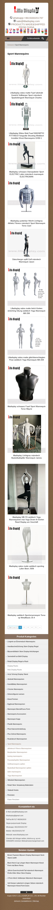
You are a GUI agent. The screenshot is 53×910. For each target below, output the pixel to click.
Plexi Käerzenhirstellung (16, 729)
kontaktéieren (26, 901)
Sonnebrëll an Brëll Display (17, 656)
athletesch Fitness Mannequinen (19, 748)
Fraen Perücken (13, 800)
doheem (17, 901)
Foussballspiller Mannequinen (18, 760)
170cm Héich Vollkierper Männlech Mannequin (24, 878)
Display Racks (12, 666)
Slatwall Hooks (12, 790)
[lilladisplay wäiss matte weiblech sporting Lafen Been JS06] (26, 563)
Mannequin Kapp (13, 719)
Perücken (11, 795)
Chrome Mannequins (15, 689)
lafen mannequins (14, 772)
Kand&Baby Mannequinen (17, 684)
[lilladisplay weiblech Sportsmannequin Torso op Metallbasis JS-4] (26, 612)
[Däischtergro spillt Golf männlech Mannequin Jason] (26, 256)
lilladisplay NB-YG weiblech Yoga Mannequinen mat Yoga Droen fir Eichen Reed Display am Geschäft (26, 519)
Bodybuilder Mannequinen (17, 752)
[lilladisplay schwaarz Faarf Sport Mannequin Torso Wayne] (26, 403)
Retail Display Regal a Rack (17, 661)
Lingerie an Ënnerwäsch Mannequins (21, 642)
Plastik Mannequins (14, 724)
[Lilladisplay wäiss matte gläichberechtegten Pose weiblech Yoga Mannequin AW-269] (26, 354)
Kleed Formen (12, 699)
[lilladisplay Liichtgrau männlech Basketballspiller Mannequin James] (26, 452)
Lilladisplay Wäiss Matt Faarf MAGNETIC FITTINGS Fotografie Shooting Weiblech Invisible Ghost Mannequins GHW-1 (26, 135)
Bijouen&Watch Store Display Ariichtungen (23, 651)
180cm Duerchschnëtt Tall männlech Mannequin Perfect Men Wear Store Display (25, 872)
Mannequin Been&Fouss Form (18, 709)
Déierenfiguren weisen (15, 694)
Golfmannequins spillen (16, 764)
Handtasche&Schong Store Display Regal (22, 646)
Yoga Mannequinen (14, 776)
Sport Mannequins (14, 744)
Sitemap (36, 901)
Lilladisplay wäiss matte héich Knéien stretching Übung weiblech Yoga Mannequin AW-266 (26, 310)
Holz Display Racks (14, 670)
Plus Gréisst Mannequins (16, 734)
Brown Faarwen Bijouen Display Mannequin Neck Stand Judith (25, 856)
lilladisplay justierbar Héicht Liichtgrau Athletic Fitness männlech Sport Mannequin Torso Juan (26, 223)
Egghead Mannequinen (16, 704)
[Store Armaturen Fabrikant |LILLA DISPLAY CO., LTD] (26, 14)
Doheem (10, 45)
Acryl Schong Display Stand (17, 674)
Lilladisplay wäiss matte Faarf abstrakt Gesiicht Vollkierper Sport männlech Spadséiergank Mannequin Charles (26, 95)
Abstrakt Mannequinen (15, 679)
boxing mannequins (14, 756)
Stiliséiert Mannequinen (16, 780)
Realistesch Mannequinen (17, 739)
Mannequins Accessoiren (16, 714)
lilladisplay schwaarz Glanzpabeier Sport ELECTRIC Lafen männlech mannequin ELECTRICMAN (26, 174)
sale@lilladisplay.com (28, 21)
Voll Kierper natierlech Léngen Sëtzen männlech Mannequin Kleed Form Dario (25, 884)
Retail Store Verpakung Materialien (20, 785)
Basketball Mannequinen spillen (19, 768)
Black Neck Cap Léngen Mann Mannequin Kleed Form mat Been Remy (25, 864)
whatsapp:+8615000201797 (28, 18)
